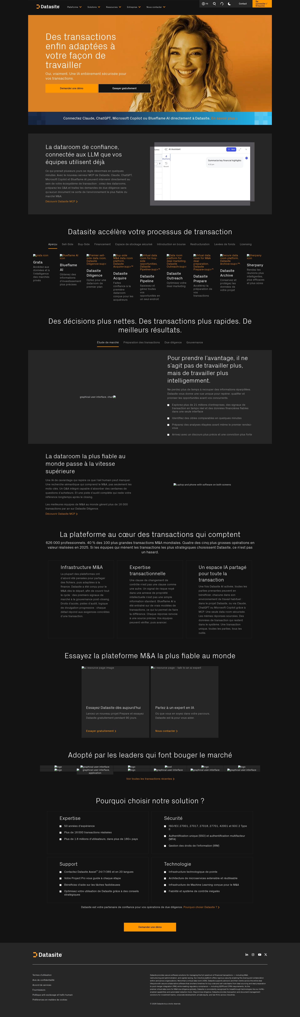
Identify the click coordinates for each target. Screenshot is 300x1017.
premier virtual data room (160, 989)
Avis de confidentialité (43, 980)
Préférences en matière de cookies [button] (49, 1000)
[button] (77, 6)
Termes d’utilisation (42, 975)
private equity (202, 995)
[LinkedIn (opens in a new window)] (246, 954)
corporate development (186, 995)
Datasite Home (48, 6)
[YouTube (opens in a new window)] (259, 954)
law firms (216, 995)
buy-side (212, 983)
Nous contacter (165, 731)
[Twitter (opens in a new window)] (265, 954)
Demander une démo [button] (150, 927)
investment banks (168, 995)
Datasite (153, 975)
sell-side (223, 983)
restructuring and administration (163, 978)
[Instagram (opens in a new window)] (253, 954)
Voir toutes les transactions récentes (149, 778)
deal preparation (259, 983)
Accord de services (41, 985)
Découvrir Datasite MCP (60, 201)
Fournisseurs (38, 990)
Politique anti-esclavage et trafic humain (52, 995)
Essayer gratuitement (100, 731)
